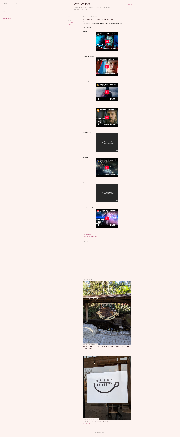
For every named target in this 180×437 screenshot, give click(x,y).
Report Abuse (7, 18)
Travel (79, 10)
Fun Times (70, 22)
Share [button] (69, 16)
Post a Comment (89, 351)
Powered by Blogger (101, 432)
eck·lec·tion (81, 4)
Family (83, 10)
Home (74, 10)
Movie (69, 24)
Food (87, 10)
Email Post (88, 234)
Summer (70, 26)
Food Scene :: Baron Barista (95, 421)
